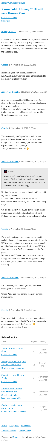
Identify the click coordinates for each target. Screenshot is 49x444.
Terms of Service (8, 431)
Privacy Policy (25, 431)
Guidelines (26, 425)
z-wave (12, 368)
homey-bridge (16, 398)
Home (4, 425)
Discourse (16, 437)
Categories (14, 425)
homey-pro (5, 21)
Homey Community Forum (13, 3)
